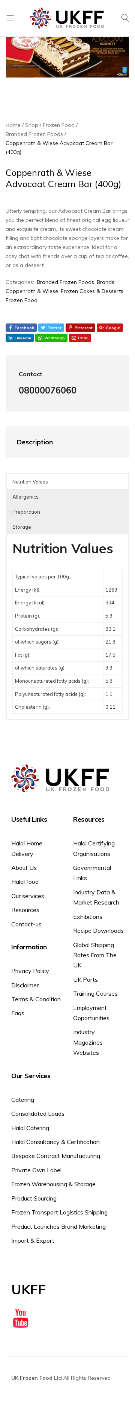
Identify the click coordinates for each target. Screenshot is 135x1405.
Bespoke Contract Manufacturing (55, 1155)
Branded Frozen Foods (65, 282)
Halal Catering (30, 1128)
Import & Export (32, 1240)
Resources (25, 910)
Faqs (17, 1013)
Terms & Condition (36, 999)
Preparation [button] (26, 512)
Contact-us (26, 924)
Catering (22, 1099)
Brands (105, 282)
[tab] (60, 442)
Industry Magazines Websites (88, 1042)
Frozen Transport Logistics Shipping (59, 1212)
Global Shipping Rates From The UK (95, 955)
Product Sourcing (34, 1198)
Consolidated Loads (37, 1113)
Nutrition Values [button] (30, 482)
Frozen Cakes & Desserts (92, 291)
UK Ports (85, 979)
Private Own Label (36, 1170)
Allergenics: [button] (26, 497)
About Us (24, 867)
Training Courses (95, 993)
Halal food (25, 881)
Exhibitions (87, 916)
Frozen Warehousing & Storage (53, 1184)
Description (35, 442)
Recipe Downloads (98, 930)
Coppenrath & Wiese (32, 291)
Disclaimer (25, 985)
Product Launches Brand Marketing (58, 1226)
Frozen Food (22, 300)
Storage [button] (21, 527)
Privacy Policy (30, 971)
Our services (27, 896)
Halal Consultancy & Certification (55, 1142)
